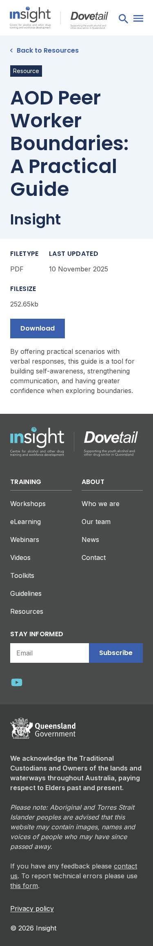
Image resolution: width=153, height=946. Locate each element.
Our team (96, 521)
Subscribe (116, 652)
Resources (26, 611)
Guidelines (26, 593)
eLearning (25, 521)
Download (37, 328)
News (90, 539)
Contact (94, 557)
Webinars (24, 539)
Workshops (28, 504)
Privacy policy (32, 908)
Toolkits (22, 575)
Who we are (101, 504)
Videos (20, 557)
